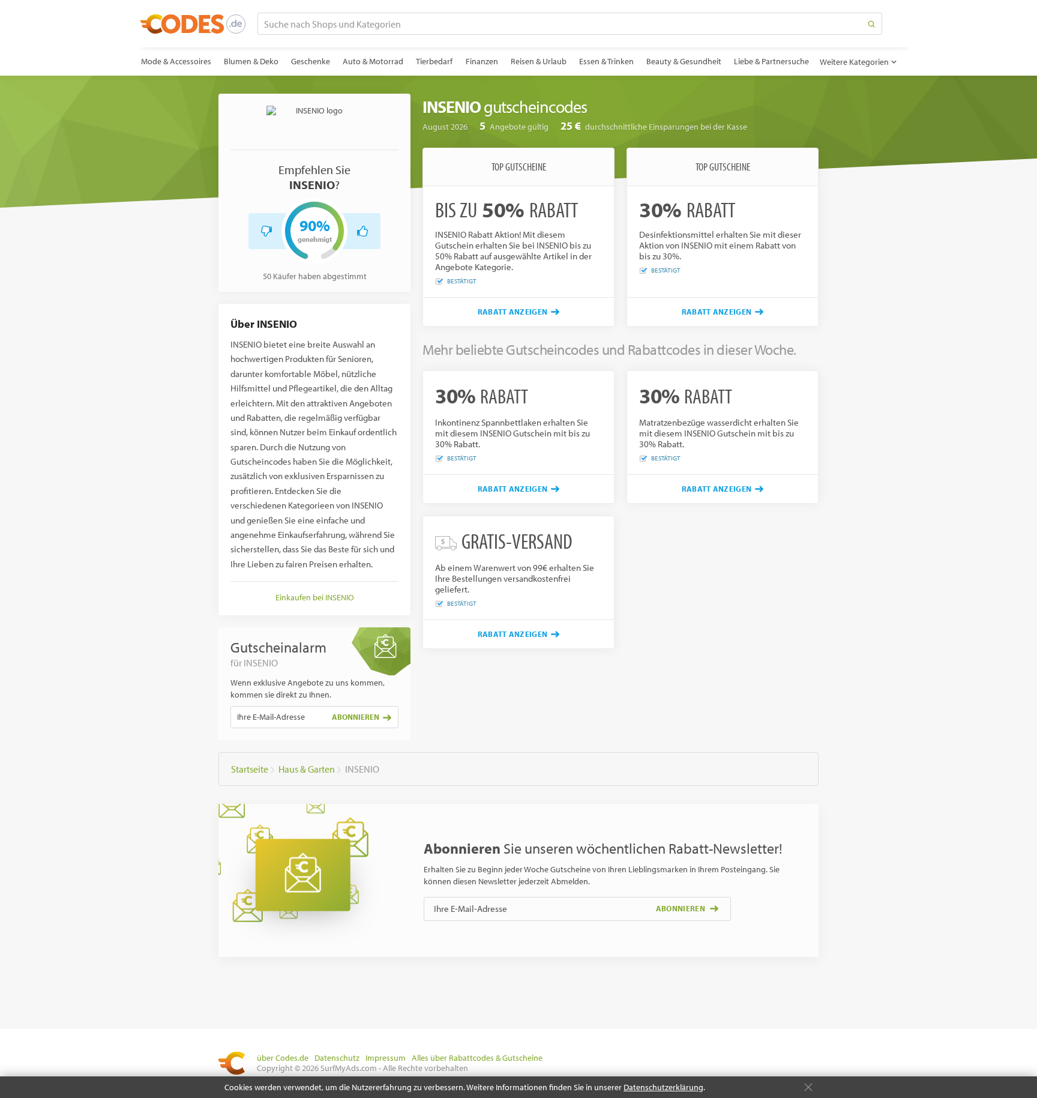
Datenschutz (336, 1058)
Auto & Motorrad (373, 61)
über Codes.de (282, 1058)
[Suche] (871, 23)
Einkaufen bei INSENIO (314, 597)
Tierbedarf (434, 61)
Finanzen (482, 61)
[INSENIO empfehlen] (362, 231)
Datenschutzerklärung (663, 1087)
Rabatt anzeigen (513, 311)
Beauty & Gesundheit (683, 61)
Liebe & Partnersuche (771, 61)
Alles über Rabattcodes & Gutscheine (477, 1058)
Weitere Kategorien (854, 61)
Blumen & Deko (251, 61)
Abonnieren (355, 717)
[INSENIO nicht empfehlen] (266, 231)
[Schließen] (808, 1087)
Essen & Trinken (606, 61)
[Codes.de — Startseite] (192, 24)
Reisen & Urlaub (539, 61)
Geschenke (310, 61)
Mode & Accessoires (176, 61)
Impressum (385, 1058)
